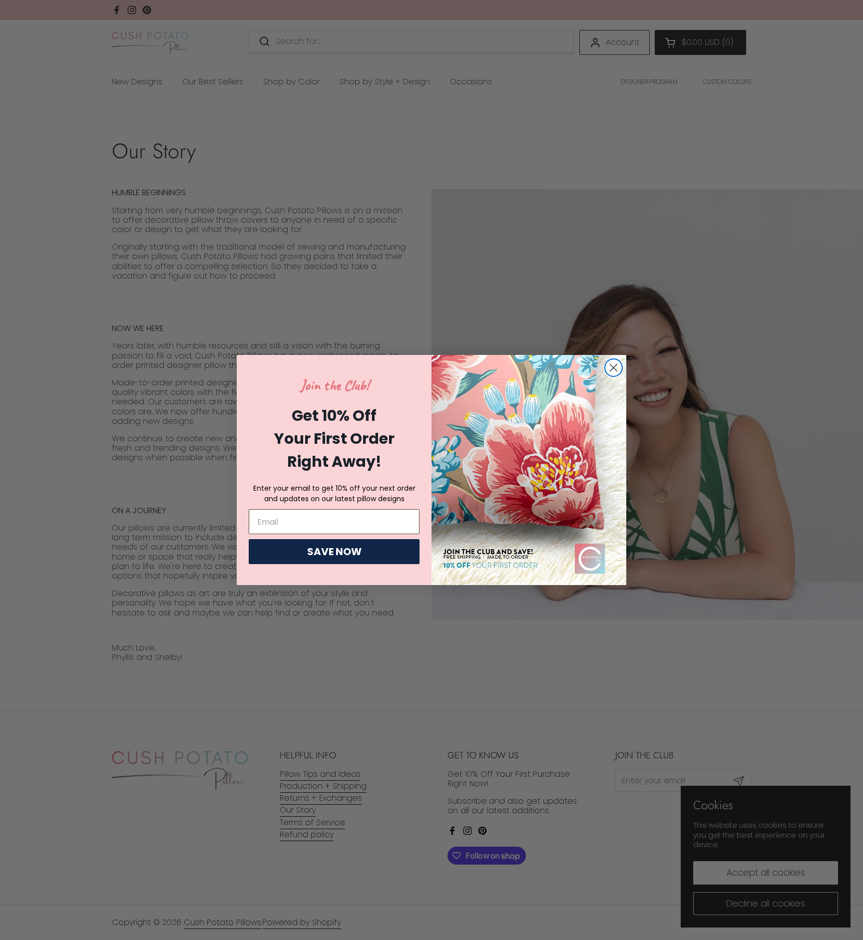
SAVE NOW (334, 552)
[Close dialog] (613, 367)
